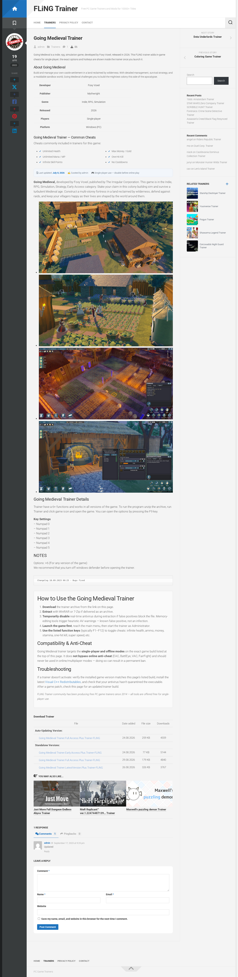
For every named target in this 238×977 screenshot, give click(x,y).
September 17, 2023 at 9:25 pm (69, 843)
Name (41, 894)
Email (110, 894)
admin (41, 46)
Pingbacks (72, 833)
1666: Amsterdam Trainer (200, 99)
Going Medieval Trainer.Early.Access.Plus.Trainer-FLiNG (70, 752)
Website (41, 906)
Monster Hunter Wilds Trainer (211, 162)
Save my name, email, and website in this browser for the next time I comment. (84, 918)
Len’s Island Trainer (204, 168)
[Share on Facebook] (14, 98)
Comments (47, 833)
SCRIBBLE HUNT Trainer (200, 107)
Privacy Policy (68, 22)
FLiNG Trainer (56, 8)
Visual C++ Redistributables (63, 682)
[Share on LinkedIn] (14, 127)
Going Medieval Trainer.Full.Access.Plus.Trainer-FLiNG (69, 738)
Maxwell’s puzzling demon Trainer (146, 809)
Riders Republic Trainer (209, 139)
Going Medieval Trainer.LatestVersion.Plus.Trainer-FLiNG (71, 767)
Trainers (50, 22)
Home (37, 22)
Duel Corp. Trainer (203, 145)
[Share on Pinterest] (14, 112)
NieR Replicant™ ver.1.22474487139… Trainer (97, 811)
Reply (46, 851)
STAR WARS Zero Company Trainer (205, 103)
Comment (43, 871)
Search (190, 74)
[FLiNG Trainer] (14, 9)
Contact (87, 22)
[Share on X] (14, 83)
